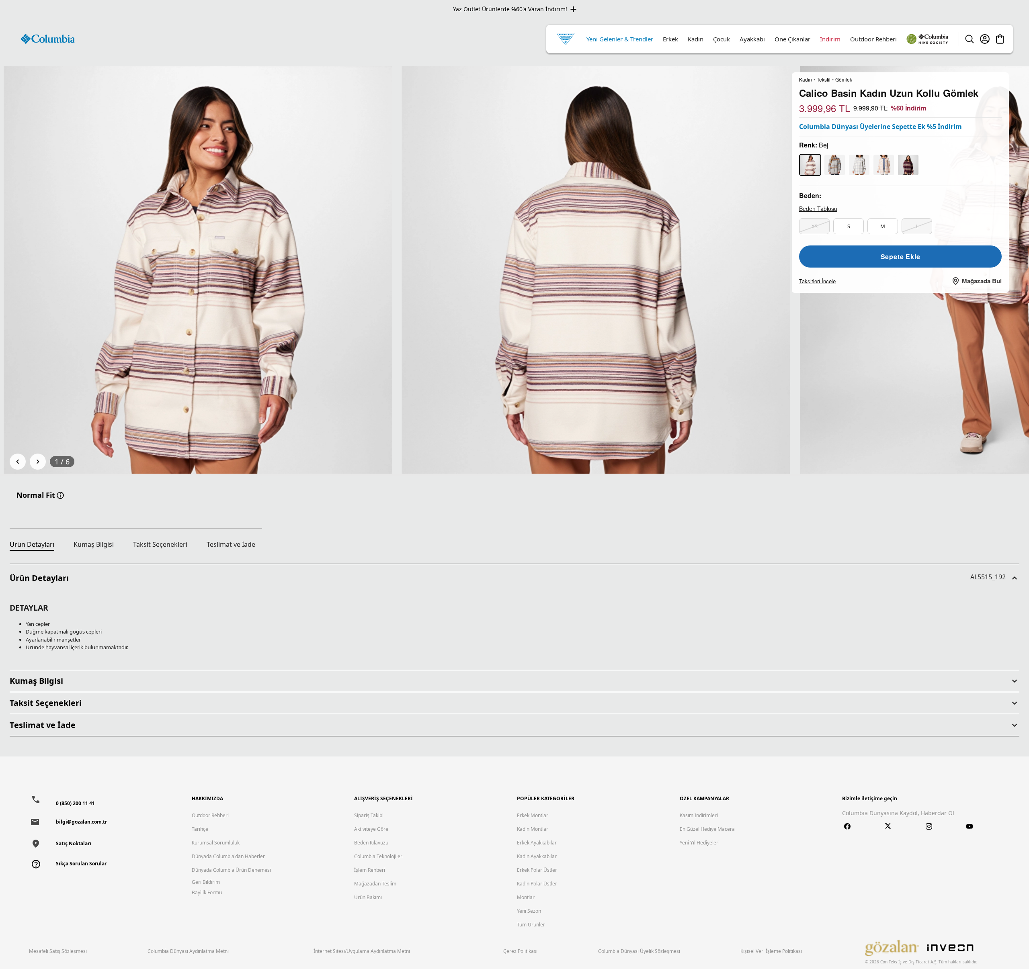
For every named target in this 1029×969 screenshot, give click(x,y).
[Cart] (1000, 39)
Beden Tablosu (818, 208)
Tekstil (823, 79)
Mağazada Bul (982, 280)
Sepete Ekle (900, 256)
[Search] (969, 39)
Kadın (805, 79)
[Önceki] (18, 462)
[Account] (985, 39)
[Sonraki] (38, 462)
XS (815, 226)
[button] (514, 578)
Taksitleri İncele (817, 281)
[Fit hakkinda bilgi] (60, 495)
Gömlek (843, 79)
